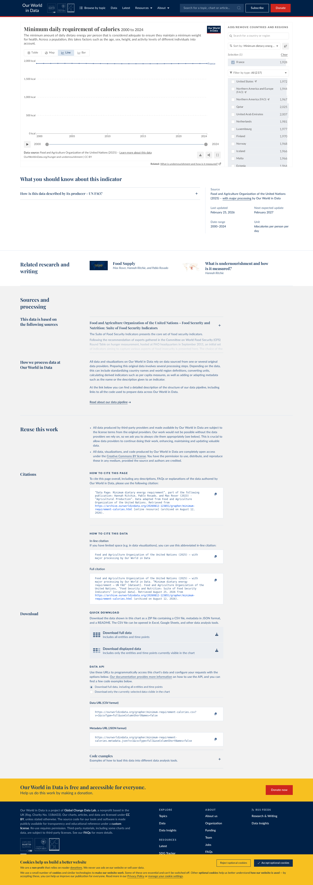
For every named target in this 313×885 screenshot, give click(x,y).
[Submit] (239, 8)
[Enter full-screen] (217, 155)
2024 (215, 144)
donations (76, 867)
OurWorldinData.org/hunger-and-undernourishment (53, 157)
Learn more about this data (135, 152)
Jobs (208, 844)
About (161, 8)
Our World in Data (32, 8)
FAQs (87, 832)
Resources (142, 8)
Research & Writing (264, 816)
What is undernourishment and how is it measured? (189, 164)
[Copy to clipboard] (211, 494)
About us (211, 816)
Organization (213, 823)
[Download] (200, 155)
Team (208, 837)
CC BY (88, 157)
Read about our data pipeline (109, 402)
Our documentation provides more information (141, 676)
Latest (126, 8)
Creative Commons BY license (126, 456)
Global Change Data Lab (80, 810)
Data (114, 8)
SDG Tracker (167, 853)
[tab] (33, 53)
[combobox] (212, 8)
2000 (37, 144)
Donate (281, 8)
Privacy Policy (135, 876)
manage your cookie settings (165, 876)
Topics (163, 816)
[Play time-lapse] (27, 144)
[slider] (47, 144)
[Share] (208, 155)
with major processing (237, 198)
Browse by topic (95, 8)
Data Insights (167, 830)
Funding (210, 830)
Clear (284, 54)
